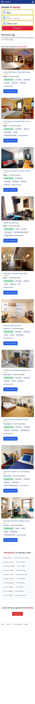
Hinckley (17, 591)
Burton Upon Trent (19, 558)
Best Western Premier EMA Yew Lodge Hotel (17, 121)
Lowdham (6, 570)
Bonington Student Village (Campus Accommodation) (17, 521)
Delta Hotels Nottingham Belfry (15, 419)
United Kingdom (18, 624)
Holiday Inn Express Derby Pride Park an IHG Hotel (17, 171)
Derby (26, 624)
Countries (9, 624)
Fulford (18, 578)
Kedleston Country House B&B (15, 273)
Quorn (19, 566)
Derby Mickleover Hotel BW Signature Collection (17, 72)
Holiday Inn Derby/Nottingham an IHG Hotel (17, 370)
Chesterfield (18, 574)
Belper (5, 278)
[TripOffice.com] (5, 2)
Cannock (5, 595)
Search (19, 28)
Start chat (17, 614)
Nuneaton (18, 595)
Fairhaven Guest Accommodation (16, 471)
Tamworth (6, 578)
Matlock (18, 562)
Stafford (5, 591)
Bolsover (18, 570)
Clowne (18, 583)
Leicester (6, 525)
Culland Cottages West (12, 325)
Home (2, 624)
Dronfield (5, 583)
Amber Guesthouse (11, 223)
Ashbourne (6, 328)
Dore (17, 587)
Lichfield (5, 574)
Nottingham (7, 374)
